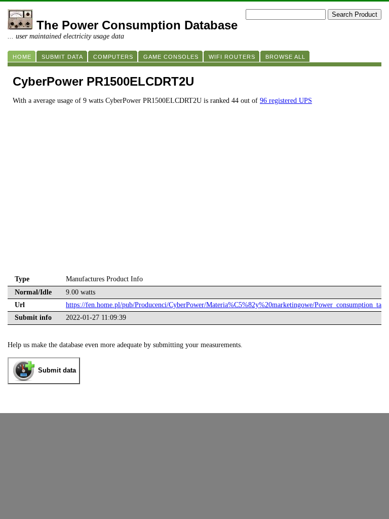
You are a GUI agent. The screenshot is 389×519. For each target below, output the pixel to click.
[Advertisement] (194, 197)
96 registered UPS (286, 100)
